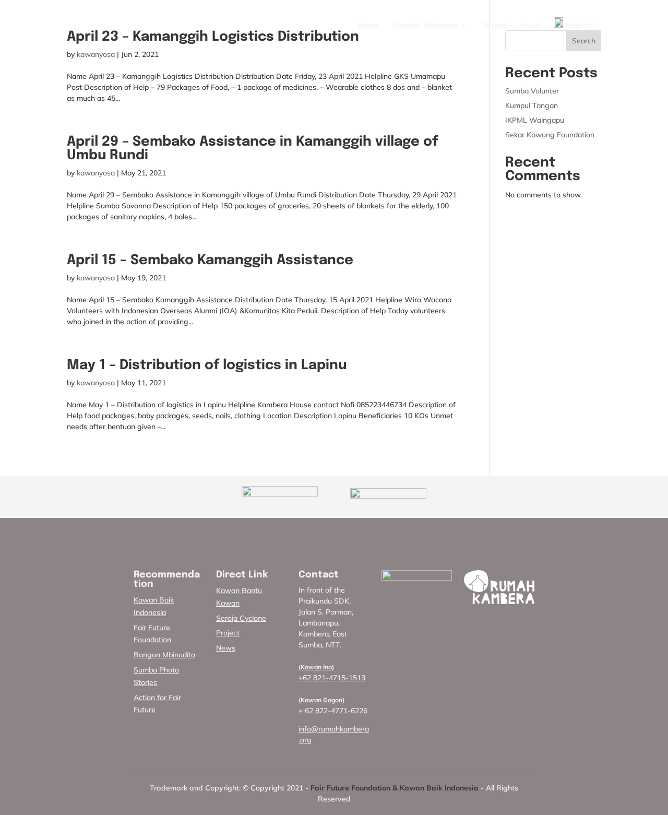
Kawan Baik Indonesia (154, 606)
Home (368, 25)
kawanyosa (96, 54)
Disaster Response (425, 25)
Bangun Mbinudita (164, 654)
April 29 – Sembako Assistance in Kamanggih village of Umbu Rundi (252, 148)
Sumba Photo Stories (156, 676)
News (530, 25)
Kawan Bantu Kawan (239, 597)
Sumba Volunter (532, 91)
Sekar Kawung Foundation (549, 134)
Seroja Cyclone (241, 618)
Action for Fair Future (157, 704)
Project (494, 25)
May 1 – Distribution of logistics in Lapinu (207, 365)
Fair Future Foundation (152, 634)
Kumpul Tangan (531, 105)
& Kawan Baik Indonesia (435, 788)
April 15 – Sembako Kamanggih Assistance (210, 260)
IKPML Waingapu (534, 120)
